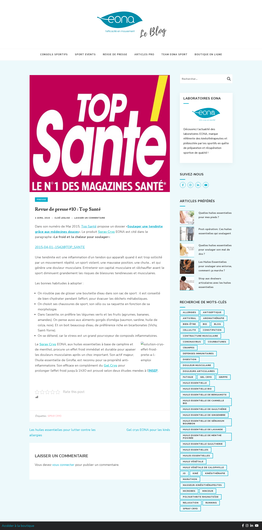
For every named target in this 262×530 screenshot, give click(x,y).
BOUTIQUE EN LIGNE (208, 54)
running (211, 502)
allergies (189, 312)
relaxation (191, 502)
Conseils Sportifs (54, 54)
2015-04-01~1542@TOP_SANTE (60, 247)
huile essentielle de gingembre (204, 415)
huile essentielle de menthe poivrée (202, 436)
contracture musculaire (200, 335)
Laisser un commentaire (89, 218)
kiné (195, 473)
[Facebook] (183, 185)
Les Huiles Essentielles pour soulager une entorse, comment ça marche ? (215, 266)
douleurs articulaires (199, 371)
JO (184, 473)
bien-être (189, 324)
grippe (223, 377)
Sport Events (85, 54)
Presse (41, 199)
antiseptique (212, 312)
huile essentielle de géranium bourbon (203, 422)
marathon (190, 479)
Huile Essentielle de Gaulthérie (205, 409)
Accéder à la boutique (18, 526)
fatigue (188, 377)
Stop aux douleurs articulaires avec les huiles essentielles (215, 283)
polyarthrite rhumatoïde (201, 496)
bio (205, 324)
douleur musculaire (197, 365)
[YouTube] (206, 185)
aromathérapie (213, 318)
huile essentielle (195, 383)
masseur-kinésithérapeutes (202, 485)
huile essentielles (195, 449)
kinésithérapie (215, 473)
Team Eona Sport (174, 54)
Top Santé (88, 226)
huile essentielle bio (197, 388)
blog (217, 324)
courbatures (217, 341)
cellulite (189, 330)
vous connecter (63, 465)
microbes (189, 491)
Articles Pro (144, 54)
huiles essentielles (196, 455)
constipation (212, 330)
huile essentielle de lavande (203, 429)
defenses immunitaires (198, 353)
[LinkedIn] (198, 185)
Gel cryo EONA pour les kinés (148, 430)
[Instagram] (190, 185)
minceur (207, 491)
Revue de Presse (115, 54)
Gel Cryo (206, 377)
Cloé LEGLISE (62, 218)
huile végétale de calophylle (203, 467)
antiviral (189, 318)
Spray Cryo (54, 416)
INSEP (153, 370)
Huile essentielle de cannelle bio (203, 402)
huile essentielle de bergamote (205, 394)
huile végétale (193, 461)
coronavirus (192, 341)
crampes (188, 347)
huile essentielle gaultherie (203, 443)
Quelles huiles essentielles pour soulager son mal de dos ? (215, 250)
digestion (189, 359)
